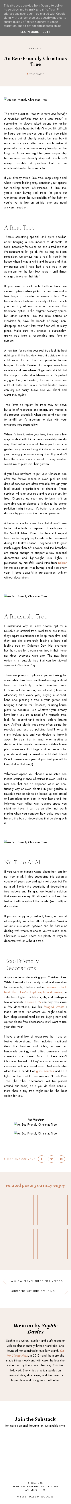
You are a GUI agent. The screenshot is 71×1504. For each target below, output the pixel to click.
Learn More (29, 32)
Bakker (62, 563)
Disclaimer (35, 1482)
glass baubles (45, 1071)
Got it (47, 32)
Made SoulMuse (41, 1497)
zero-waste (36, 74)
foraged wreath (54, 1007)
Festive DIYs (33, 1002)
